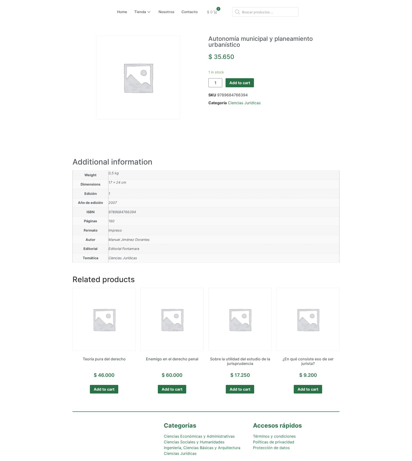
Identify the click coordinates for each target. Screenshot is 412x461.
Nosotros (166, 12)
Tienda (140, 12)
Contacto (189, 12)
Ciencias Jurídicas (244, 102)
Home (122, 12)
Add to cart (239, 82)
